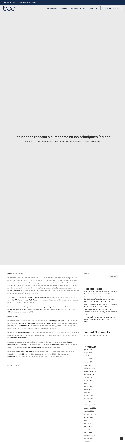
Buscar (86, 273)
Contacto (93, 8)
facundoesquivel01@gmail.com (88, 141)
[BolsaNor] (9, 8)
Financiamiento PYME (77, 8)
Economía (42, 141)
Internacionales (53, 141)
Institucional (52, 8)
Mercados (63, 8)
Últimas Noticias (66, 141)
